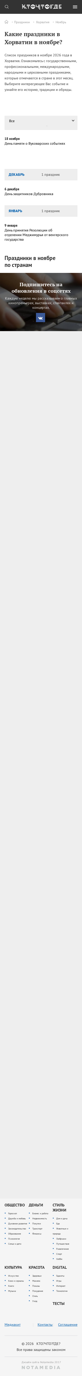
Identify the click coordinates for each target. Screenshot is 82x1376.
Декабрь (17, 174)
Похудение (37, 1290)
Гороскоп (12, 1213)
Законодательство (17, 1228)
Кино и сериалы (16, 1280)
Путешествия (62, 1243)
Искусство (13, 1275)
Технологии (61, 1290)
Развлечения (62, 1248)
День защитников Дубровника (29, 193)
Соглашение (67, 1324)
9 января (11, 225)
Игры (59, 1280)
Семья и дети (14, 1243)
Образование (14, 1233)
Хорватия (42, 22)
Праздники (22, 22)
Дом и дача (61, 1218)
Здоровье (36, 1275)
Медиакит (12, 1324)
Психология (14, 1238)
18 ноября (12, 139)
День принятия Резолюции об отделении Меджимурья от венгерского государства (36, 235)
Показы (36, 1285)
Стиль (35, 1296)
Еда (58, 1223)
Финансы (36, 1233)
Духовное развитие (17, 1223)
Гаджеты (60, 1275)
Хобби (59, 1258)
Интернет (60, 1285)
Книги (11, 1285)
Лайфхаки (61, 1238)
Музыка (12, 1290)
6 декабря (12, 189)
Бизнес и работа (40, 1213)
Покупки (36, 1223)
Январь (15, 210)
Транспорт (37, 1228)
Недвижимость (39, 1218)
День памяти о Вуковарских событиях (35, 143)
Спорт (59, 1253)
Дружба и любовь (17, 1218)
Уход (34, 1301)
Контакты (45, 1324)
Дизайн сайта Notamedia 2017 (41, 1362)
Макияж (36, 1280)
